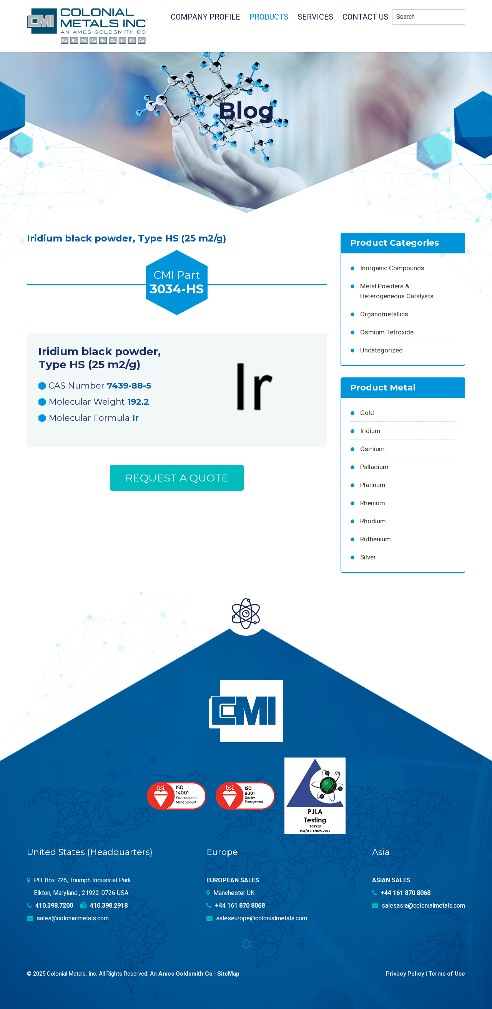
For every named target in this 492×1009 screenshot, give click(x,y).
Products (268, 17)
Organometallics (384, 314)
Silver (368, 557)
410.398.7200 (53, 905)
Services (315, 17)
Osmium (372, 449)
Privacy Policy (405, 973)
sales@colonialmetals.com (72, 918)
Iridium (370, 431)
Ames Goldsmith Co (185, 973)
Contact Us (365, 17)
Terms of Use (447, 973)
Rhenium (372, 503)
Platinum (373, 485)
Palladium (374, 467)
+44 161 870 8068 (239, 905)
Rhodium (373, 521)
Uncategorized (381, 350)
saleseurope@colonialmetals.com (260, 918)
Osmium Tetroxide (387, 332)
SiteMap (228, 973)
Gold (367, 413)
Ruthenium (375, 539)
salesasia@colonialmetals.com (422, 905)
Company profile (205, 17)
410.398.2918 (108, 905)
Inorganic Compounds (392, 268)
